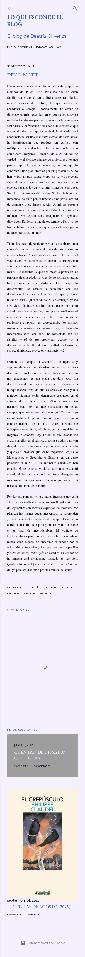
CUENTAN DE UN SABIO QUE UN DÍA (39, 755)
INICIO (11, 47)
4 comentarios (41, 765)
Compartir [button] (14, 587)
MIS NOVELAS (43, 47)
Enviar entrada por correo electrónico (49, 587)
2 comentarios (34, 914)
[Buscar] (75, 7)
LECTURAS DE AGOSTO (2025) (38, 907)
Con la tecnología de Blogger (46, 943)
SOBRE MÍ (25, 47)
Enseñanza (44, 593)
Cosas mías (28, 593)
